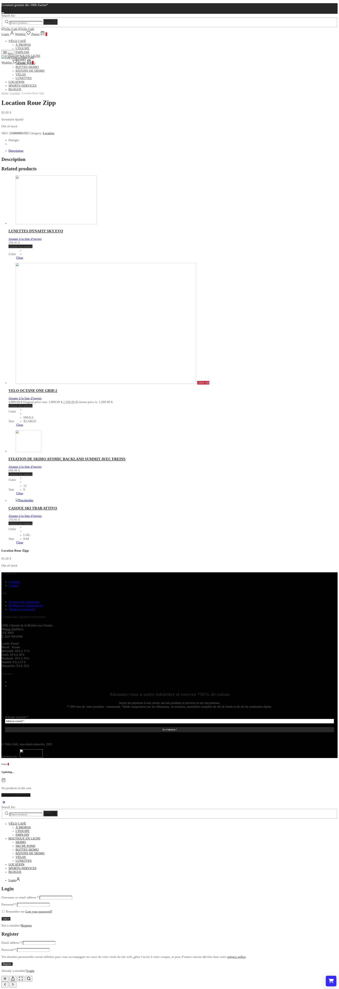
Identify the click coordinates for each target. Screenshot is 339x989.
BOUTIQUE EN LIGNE (24, 838)
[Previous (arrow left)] (4, 985)
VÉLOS (21, 74)
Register (26, 925)
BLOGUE (14, 872)
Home (4, 93)
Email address (11, 942)
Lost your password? (38, 911)
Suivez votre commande (23, 601)
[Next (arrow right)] (12, 985)
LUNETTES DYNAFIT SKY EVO (35, 231)
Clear (19, 257)
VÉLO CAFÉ (17, 41)
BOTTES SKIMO (27, 67)
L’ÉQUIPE (22, 48)
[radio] (24, 250)
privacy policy (236, 957)
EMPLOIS (22, 52)
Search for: (8, 15)
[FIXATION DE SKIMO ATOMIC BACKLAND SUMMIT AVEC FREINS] (28, 451)
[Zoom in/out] (28, 979)
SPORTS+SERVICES (22, 85)
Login (30, 971)
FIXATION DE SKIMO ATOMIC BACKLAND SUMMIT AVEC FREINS (67, 459)
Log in (6, 918)
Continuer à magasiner (15, 795)
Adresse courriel (16, 717)
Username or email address (20, 897)
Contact (13, 585)
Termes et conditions (21, 609)
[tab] (173, 151)
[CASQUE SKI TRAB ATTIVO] (24, 500)
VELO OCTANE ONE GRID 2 (32, 390)
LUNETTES (24, 78)
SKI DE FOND (25, 846)
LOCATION (16, 82)
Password (8, 904)
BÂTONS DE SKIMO (30, 71)
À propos (14, 581)
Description (15, 150)
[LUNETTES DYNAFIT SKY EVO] (56, 223)
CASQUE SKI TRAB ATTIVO (32, 508)
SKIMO (21, 842)
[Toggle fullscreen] (20, 979)
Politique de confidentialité (25, 605)
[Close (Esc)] (4, 979)
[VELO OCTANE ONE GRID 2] (106, 382)
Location (15, 93)
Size (11, 421)
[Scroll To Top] (3, 803)
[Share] (12, 979)
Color (12, 254)
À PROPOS (23, 45)
